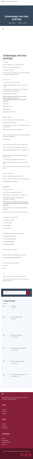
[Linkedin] (29, 454)
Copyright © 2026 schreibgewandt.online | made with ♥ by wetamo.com (16, 451)
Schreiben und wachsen (17, 335)
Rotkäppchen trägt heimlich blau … (19, 348)
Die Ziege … (14, 306)
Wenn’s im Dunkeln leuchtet (17, 361)
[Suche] (28, 293)
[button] (29, 2)
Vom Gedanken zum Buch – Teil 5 (19, 374)
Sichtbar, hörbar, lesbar (16, 317)
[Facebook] (26, 454)
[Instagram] (22, 454)
